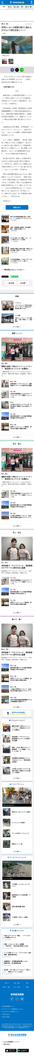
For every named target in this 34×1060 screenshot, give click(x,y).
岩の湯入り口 (9, 87)
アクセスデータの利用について (11, 1011)
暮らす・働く (28, 6)
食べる (10, 6)
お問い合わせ (6, 1014)
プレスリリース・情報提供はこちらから (13, 1009)
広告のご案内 (6, 1017)
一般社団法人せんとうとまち (13, 270)
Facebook (12, 999)
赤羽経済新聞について (8, 1006)
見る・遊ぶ (16, 6)
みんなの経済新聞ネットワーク (17, 1035)
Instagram (22, 999)
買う (22, 6)
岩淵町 (4, 33)
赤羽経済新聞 (16, 2)
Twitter (17, 999)
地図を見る (17, 207)
